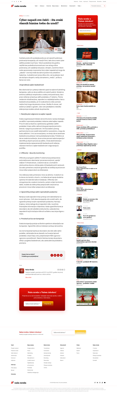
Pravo (78, 238)
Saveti (78, 350)
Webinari (79, 348)
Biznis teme (64, 6)
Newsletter (99, 1)
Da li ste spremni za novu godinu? (89, 216)
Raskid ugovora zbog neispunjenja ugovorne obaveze (86, 241)
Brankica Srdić (80, 243)
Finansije (29, 367)
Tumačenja (46, 348)
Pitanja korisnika (92, 1)
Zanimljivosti (79, 61)
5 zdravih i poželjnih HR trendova (87, 262)
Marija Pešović (86, 202)
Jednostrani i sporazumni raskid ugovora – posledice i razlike (87, 282)
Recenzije (46, 360)
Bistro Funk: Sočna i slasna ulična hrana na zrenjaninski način (85, 189)
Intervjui (42, 6)
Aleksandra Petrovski (87, 219)
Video (79, 6)
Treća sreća (86, 208)
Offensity (50, 180)
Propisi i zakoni (80, 132)
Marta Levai (79, 66)
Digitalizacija (30, 362)
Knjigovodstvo (31, 348)
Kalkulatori (62, 358)
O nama (80, 1)
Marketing (30, 353)
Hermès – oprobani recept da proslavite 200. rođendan (86, 63)
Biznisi (12, 370)
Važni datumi (14, 353)
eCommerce (30, 365)
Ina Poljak (79, 263)
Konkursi (13, 358)
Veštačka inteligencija (33, 372)
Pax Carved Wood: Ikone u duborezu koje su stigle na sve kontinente (87, 168)
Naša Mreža (29, 270)
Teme (78, 353)
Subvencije (79, 116)
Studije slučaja (47, 362)
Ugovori (62, 348)
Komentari (46, 350)
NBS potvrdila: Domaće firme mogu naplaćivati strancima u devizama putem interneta (86, 136)
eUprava (13, 360)
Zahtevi (62, 353)
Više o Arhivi (28, 277)
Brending (46, 358)
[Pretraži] (104, 5)
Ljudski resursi (80, 259)
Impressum (85, 1)
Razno (61, 360)
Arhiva (21, 15)
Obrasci (62, 355)
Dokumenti (72, 6)
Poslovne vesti (80, 125)
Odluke (62, 350)
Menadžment (30, 358)
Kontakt (104, 1)
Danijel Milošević (87, 209)
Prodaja (29, 355)
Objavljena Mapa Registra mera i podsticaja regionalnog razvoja (87, 144)
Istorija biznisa (47, 353)
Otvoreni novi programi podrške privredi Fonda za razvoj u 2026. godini (87, 119)
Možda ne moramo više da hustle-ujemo (90, 200)
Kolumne (49, 6)
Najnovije (76, 1)
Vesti (36, 6)
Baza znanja (55, 6)
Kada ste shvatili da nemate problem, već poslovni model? (86, 85)
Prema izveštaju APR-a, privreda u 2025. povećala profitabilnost (87, 127)
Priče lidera (14, 367)
